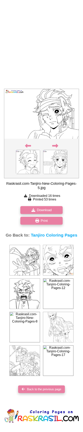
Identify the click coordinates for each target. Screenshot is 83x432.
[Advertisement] (41, 45)
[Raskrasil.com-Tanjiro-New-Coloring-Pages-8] (24, 327)
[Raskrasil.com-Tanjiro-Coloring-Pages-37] (24, 293)
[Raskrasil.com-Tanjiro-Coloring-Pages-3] (24, 360)
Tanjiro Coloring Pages (54, 235)
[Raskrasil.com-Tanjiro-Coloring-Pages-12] (58, 293)
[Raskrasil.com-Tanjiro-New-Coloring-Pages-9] (58, 260)
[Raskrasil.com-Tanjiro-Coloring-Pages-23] (24, 260)
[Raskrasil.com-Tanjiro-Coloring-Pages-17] (58, 360)
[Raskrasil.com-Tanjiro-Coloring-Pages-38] (58, 327)
